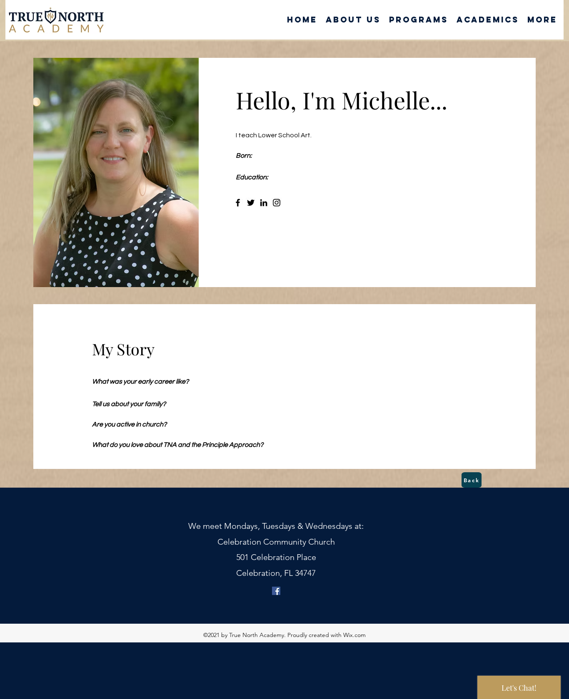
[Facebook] (238, 203)
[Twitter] (251, 203)
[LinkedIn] (264, 203)
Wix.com (354, 635)
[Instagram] (277, 203)
